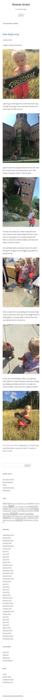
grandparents (7, 511)
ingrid (10, 451)
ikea (27, 511)
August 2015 (7, 549)
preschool (18, 448)
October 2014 (7, 576)
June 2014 (6, 587)
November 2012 (8, 639)
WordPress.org (8, 682)
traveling (12, 520)
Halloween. (6, 490)
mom (14, 513)
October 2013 (7, 609)
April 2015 (6, 559)
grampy (27, 509)
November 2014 (8, 573)
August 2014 (7, 581)
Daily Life (6, 652)
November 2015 (8, 540)
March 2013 (6, 628)
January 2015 (7, 568)
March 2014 (6, 595)
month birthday (26, 513)
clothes (5, 506)
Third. (4, 485)
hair (19, 511)
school (25, 448)
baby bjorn (7, 503)
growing (14, 511)
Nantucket (15, 516)
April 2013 (6, 625)
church (37, 503)
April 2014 (6, 592)
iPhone (31, 511)
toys (8, 520)
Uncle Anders (28, 520)
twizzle (19, 519)
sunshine (31, 518)
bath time (15, 503)
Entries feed (7, 677)
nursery (20, 516)
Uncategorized (8, 660)
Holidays (6, 655)
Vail (34, 520)
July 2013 (6, 617)
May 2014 (6, 589)
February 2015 (7, 565)
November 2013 (8, 606)
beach (20, 503)
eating (26, 506)
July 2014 (6, 584)
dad (11, 506)
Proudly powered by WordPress (13, 696)
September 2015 (8, 546)
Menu (21, 15)
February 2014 (7, 598)
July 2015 (6, 551)
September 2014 (8, 579)
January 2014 (7, 600)
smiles (13, 518)
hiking (23, 511)
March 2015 (6, 562)
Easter (21, 507)
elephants (33, 506)
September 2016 (8, 535)
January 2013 (7, 633)
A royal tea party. (8, 488)
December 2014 (8, 570)
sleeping (7, 517)
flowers (11, 509)
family (5, 508)
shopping (35, 516)
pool (24, 516)
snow (17, 517)
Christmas (31, 503)
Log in (5, 674)
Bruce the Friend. (8, 479)
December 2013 (8, 603)
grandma (34, 508)
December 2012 (8, 636)
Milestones (23, 445)
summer (23, 518)
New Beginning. (11, 34)
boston (25, 503)
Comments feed (8, 679)
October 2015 (7, 543)
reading (29, 516)
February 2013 (7, 630)
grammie (22, 509)
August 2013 (7, 614)
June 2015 (6, 554)
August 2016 (7, 538)
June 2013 (6, 619)
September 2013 (8, 611)
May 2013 (6, 622)
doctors (16, 506)
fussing (15, 509)
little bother (10, 448)
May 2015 (6, 557)
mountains (7, 516)
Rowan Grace (21, 4)
